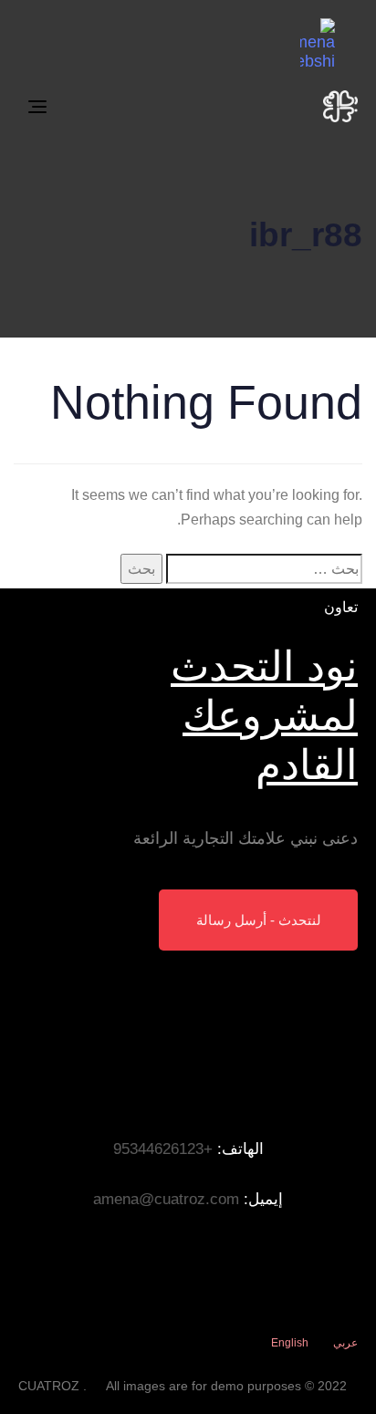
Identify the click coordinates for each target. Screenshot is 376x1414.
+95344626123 (163, 1149)
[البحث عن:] (264, 569)
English (289, 1342)
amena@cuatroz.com (166, 1199)
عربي (345, 1342)
